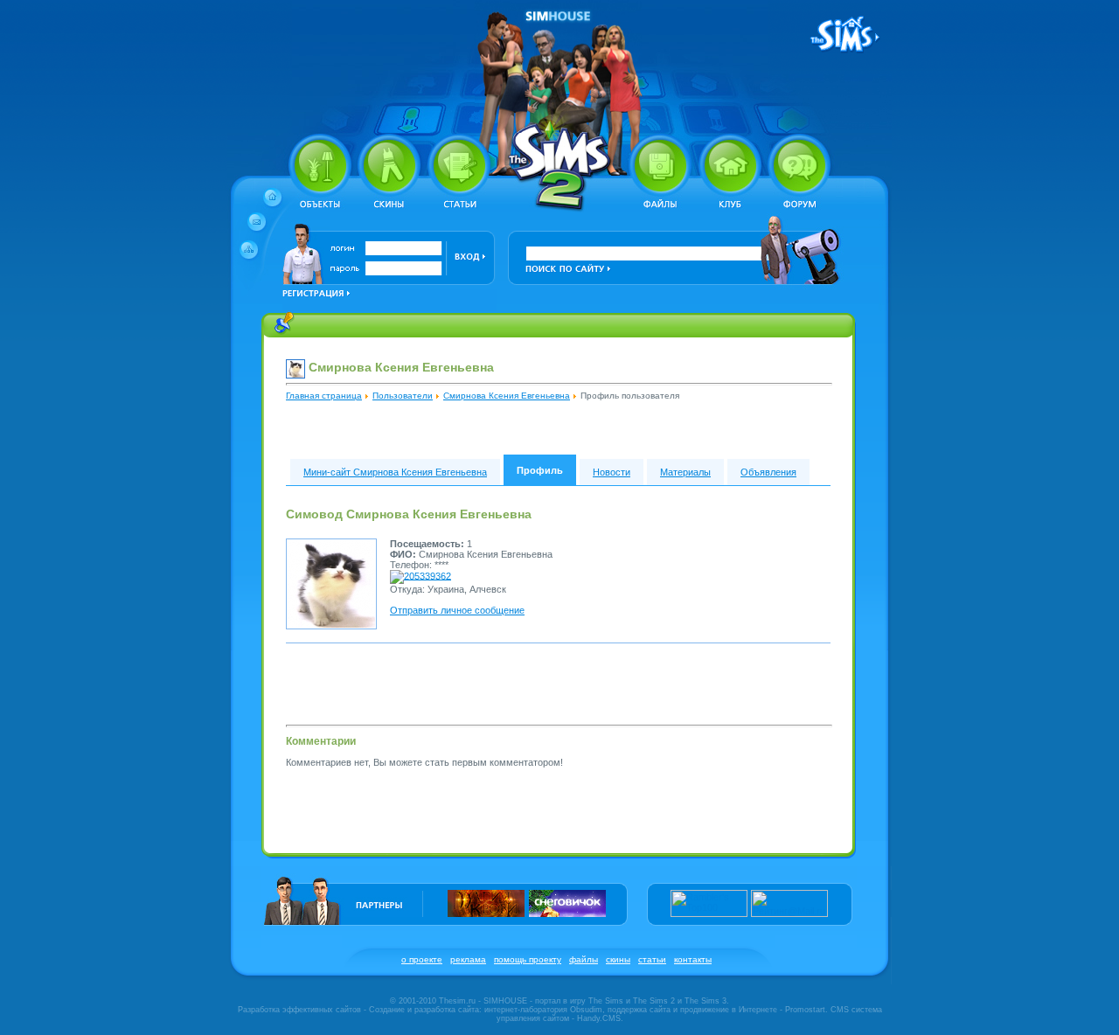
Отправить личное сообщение (457, 610)
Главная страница (324, 395)
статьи (652, 959)
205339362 (427, 575)
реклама (468, 959)
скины (618, 959)
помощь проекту (527, 959)
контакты (693, 959)
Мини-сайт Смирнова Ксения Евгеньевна (395, 472)
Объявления (768, 472)
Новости (611, 472)
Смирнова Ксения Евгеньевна (506, 395)
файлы (583, 959)
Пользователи (402, 395)
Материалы (685, 472)
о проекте (421, 959)
